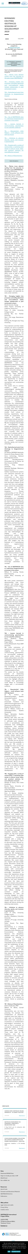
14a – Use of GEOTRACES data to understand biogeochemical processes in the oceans (14, 118)
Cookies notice (5, 1209)
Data (2, 1171)
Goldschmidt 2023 (14, 47)
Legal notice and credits (7, 1205)
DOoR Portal (4, 1178)
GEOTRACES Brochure (6, 1194)
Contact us (4, 1225)
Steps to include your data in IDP (9, 1175)
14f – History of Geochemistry (13, 155)
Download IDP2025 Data (7, 1173)
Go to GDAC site (5, 1180)
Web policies (4, 1202)
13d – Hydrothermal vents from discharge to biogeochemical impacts (14, 94)
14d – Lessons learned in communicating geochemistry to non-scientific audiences (14, 125)
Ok (9, 1251)
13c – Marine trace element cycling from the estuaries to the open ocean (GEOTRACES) (14, 76)
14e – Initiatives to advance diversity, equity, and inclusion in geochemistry (14, 139)
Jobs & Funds (4, 1189)
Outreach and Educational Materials (10, 1191)
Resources (4, 1187)
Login (13, 1241)
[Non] (26, 1247)
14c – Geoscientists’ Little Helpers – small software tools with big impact (14, 132)
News (7, 39)
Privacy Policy (4, 1207)
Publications (4, 1196)
